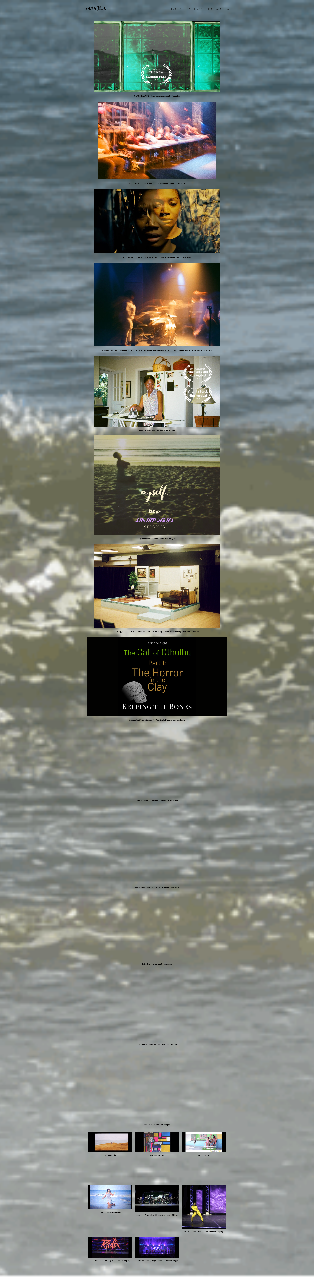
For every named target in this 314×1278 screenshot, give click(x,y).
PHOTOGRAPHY (195, 9)
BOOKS (209, 9)
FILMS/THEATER (177, 9)
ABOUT (219, 9)
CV (228, 9)
